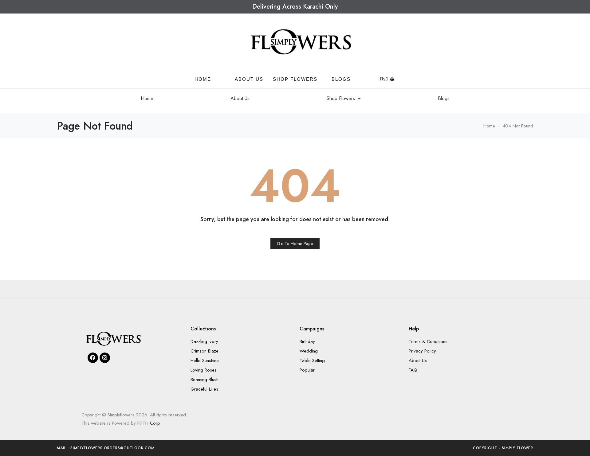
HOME (203, 79)
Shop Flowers (295, 79)
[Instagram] (105, 358)
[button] (343, 99)
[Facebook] (93, 358)
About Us (249, 79)
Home (147, 98)
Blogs (341, 79)
